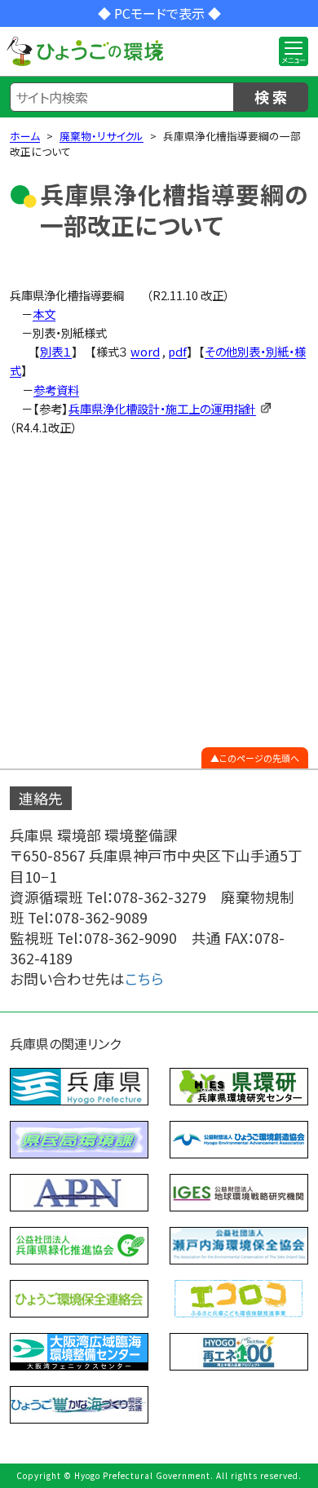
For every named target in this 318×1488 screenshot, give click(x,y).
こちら (144, 978)
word (145, 351)
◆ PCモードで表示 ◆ (159, 13)
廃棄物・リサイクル (102, 136)
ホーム (25, 136)
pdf (177, 351)
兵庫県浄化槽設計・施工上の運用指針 (162, 408)
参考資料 (56, 389)
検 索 (270, 96)
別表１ (56, 351)
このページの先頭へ (259, 757)
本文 (44, 313)
